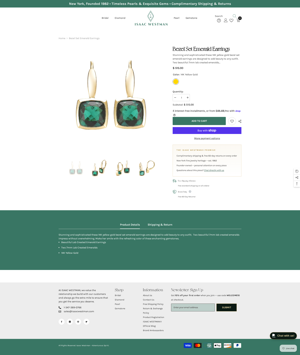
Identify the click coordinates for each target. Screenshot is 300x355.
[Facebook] (62, 322)
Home (62, 38)
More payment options (207, 138)
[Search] (228, 16)
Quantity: (178, 91)
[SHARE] (238, 121)
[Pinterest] (78, 322)
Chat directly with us (214, 170)
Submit (226, 307)
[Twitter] (86, 322)
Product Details (130, 224)
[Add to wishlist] (232, 121)
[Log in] (226, 20)
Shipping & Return (160, 224)
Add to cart (199, 120)
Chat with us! (285, 335)
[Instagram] (70, 322)
